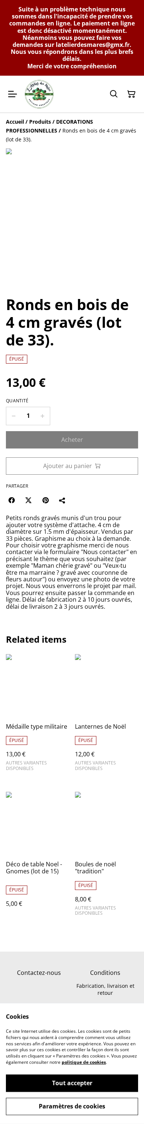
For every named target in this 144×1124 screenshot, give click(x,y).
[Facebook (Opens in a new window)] (11, 500)
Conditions (105, 973)
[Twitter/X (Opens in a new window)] (28, 500)
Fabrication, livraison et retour (105, 989)
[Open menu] (12, 94)
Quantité (17, 400)
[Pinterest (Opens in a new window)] (45, 500)
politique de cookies (84, 1062)
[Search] (114, 94)
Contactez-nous (39, 973)
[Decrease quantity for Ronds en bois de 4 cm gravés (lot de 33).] (13, 416)
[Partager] (62, 500)
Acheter (72, 440)
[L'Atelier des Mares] (39, 94)
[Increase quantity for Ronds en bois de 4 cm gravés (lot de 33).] (42, 416)
